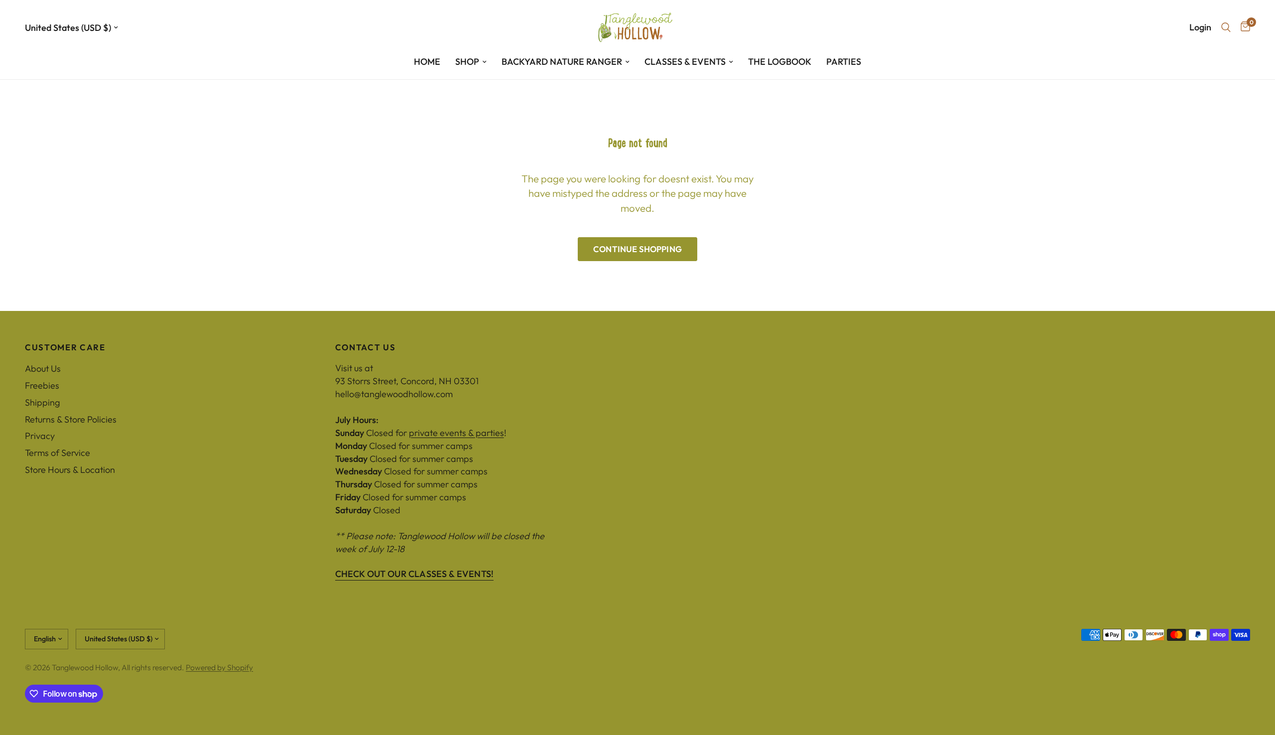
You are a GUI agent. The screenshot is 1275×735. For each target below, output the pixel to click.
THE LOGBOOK (779, 61)
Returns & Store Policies (71, 419)
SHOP (467, 61)
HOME (427, 61)
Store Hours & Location (70, 469)
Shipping (42, 402)
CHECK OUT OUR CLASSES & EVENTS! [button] (414, 574)
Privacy (40, 435)
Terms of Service (57, 452)
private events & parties (456, 433)
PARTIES (843, 61)
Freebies (42, 385)
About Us (43, 368)
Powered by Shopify (219, 667)
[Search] (1226, 27)
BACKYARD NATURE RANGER (562, 61)
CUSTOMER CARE (65, 347)
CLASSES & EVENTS (685, 61)
